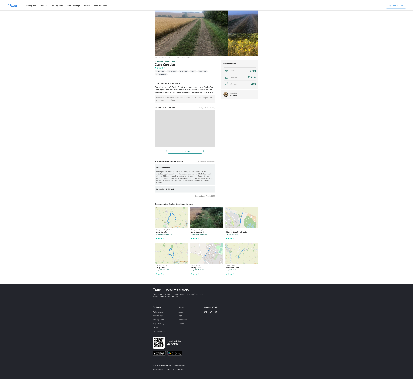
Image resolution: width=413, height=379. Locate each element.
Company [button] (182, 307)
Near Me (43, 6)
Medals (87, 6)
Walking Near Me (159, 316)
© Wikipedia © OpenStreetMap (206, 161)
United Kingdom (159, 57)
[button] (37, 363)
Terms (169, 369)
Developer (183, 320)
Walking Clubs (57, 6)
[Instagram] (211, 312)
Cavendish (177, 57)
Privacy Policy (158, 369)
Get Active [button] (157, 307)
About (181, 312)
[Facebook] (205, 312)
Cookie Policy (180, 369)
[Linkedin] (216, 312)
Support (182, 323)
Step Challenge (73, 6)
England (169, 57)
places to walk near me (168, 296)
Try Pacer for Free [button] (396, 6)
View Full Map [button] (185, 151)
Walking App (31, 6)
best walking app (170, 294)
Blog (180, 316)
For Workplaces (100, 6)
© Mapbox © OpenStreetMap (207, 108)
